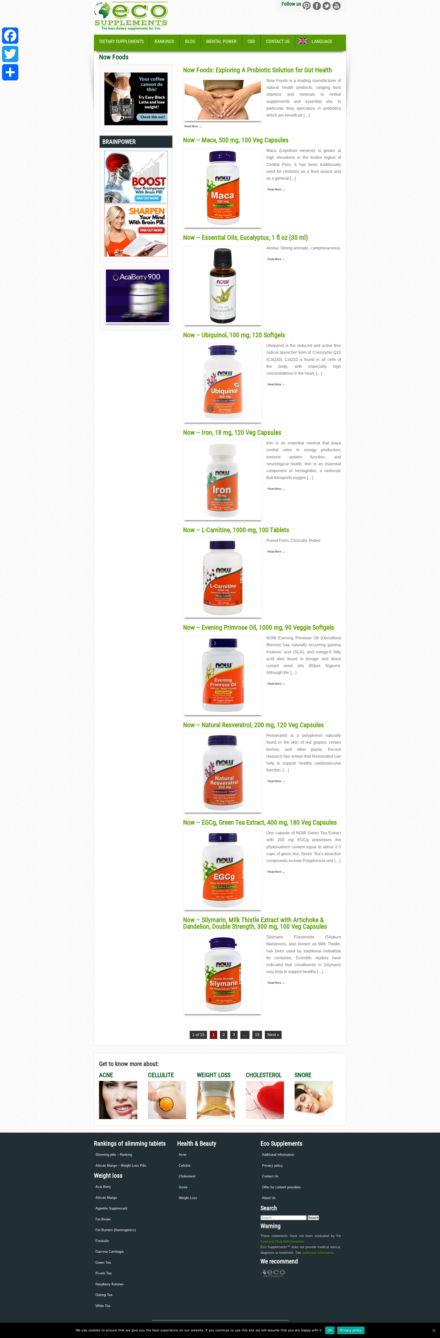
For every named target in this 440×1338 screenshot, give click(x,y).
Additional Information (278, 1155)
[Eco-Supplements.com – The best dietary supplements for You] (131, 24)
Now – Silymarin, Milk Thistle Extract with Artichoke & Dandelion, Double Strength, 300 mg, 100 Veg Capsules (255, 923)
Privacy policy (272, 1165)
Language (322, 41)
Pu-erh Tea (103, 1273)
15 (257, 1035)
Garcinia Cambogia (109, 1252)
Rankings (164, 41)
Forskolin (102, 1241)
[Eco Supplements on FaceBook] (306, 5)
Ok (330, 1330)
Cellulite (184, 1165)
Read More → (193, 126)
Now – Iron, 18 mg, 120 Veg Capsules (232, 432)
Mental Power (221, 41)
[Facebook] (10, 35)
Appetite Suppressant (111, 1208)
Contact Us (278, 41)
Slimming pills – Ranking (113, 1155)
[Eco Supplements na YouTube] (336, 5)
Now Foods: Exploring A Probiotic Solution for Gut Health (257, 70)
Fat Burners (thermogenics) (115, 1230)
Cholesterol (187, 1176)
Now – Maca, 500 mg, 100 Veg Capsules (235, 140)
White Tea (102, 1306)
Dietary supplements (121, 41)
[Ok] (433, 1330)
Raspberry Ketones (109, 1284)
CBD (251, 41)
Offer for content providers (281, 1187)
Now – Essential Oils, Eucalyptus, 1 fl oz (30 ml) (245, 237)
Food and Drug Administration (282, 1241)
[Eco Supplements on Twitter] (326, 5)
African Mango (106, 1198)
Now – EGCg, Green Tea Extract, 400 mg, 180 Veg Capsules (260, 822)
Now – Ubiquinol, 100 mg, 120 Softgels (234, 335)
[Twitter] (10, 54)
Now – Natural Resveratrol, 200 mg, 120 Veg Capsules (253, 725)
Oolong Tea (103, 1295)
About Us (269, 1198)
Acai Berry (103, 1187)
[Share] (10, 72)
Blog (190, 41)
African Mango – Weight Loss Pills (120, 1165)
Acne (182, 1155)
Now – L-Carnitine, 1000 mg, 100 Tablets (236, 530)
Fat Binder (103, 1219)
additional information (318, 1253)
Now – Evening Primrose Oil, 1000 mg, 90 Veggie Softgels (258, 627)
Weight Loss (188, 1198)
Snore (183, 1187)
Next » (273, 1035)
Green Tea (103, 1262)
